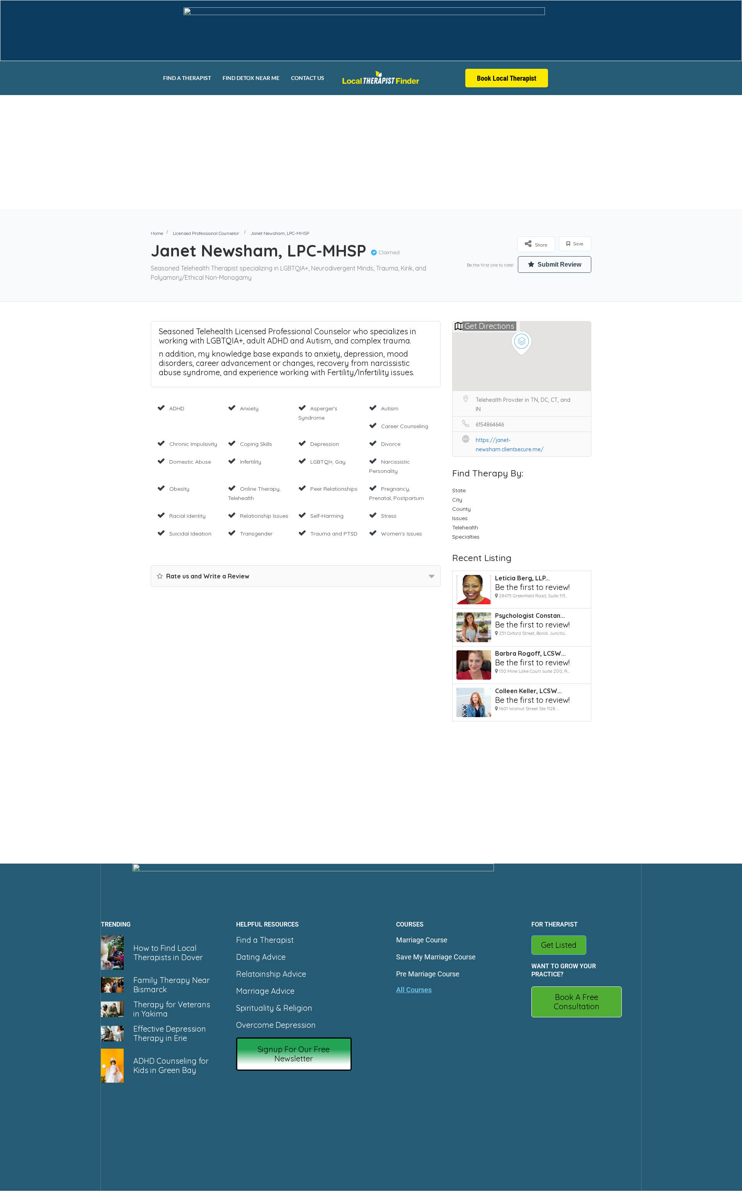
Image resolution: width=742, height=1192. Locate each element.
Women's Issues (401, 533)
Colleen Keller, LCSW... (528, 691)
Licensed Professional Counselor (206, 233)
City (457, 499)
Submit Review (558, 264)
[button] (294, 1054)
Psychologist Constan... (530, 615)
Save (577, 244)
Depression (324, 443)
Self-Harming (327, 515)
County (461, 508)
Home (157, 233)
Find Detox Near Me (251, 78)
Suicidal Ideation (190, 533)
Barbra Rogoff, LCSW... (530, 653)
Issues (460, 518)
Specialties (466, 536)
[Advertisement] (371, 152)
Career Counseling (404, 426)
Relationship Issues (264, 515)
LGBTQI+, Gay (327, 461)
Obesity (179, 488)
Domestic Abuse (190, 461)
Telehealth (465, 527)
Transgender (256, 533)
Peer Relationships (333, 488)
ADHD (176, 408)
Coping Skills (256, 443)
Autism (389, 408)
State (459, 490)
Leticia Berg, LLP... (522, 578)
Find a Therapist (187, 78)
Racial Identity (187, 515)
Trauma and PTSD (333, 533)
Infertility (250, 461)
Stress (389, 515)
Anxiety (249, 408)
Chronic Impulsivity (193, 443)
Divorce (390, 443)
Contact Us (307, 78)
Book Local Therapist (506, 78)
